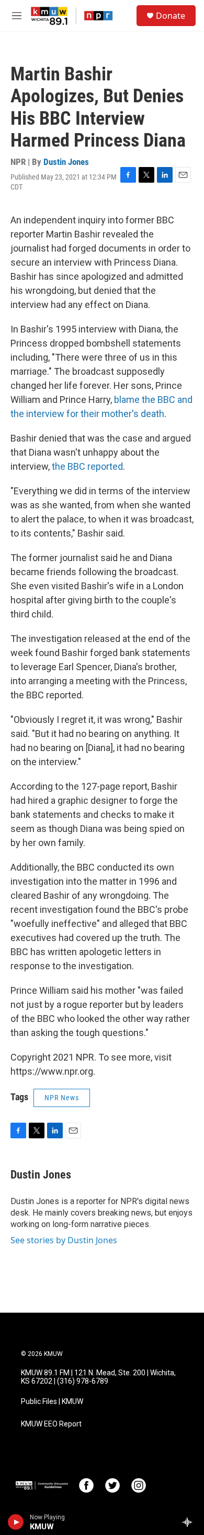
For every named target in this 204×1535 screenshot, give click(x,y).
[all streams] (190, 1522)
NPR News (61, 1097)
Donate (170, 15)
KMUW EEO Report (51, 1424)
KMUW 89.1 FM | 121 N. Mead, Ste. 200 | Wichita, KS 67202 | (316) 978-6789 (98, 1377)
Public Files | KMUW (52, 1402)
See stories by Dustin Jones (63, 1240)
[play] (15, 1522)
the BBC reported (87, 466)
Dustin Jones (66, 162)
